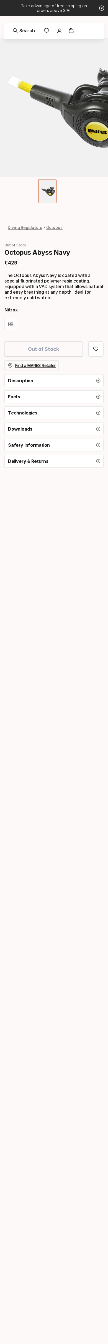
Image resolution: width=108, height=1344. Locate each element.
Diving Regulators (25, 227)
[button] (54, 380)
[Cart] (71, 30)
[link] (46, 30)
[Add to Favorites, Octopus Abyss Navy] (96, 349)
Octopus (54, 227)
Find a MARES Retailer (35, 365)
